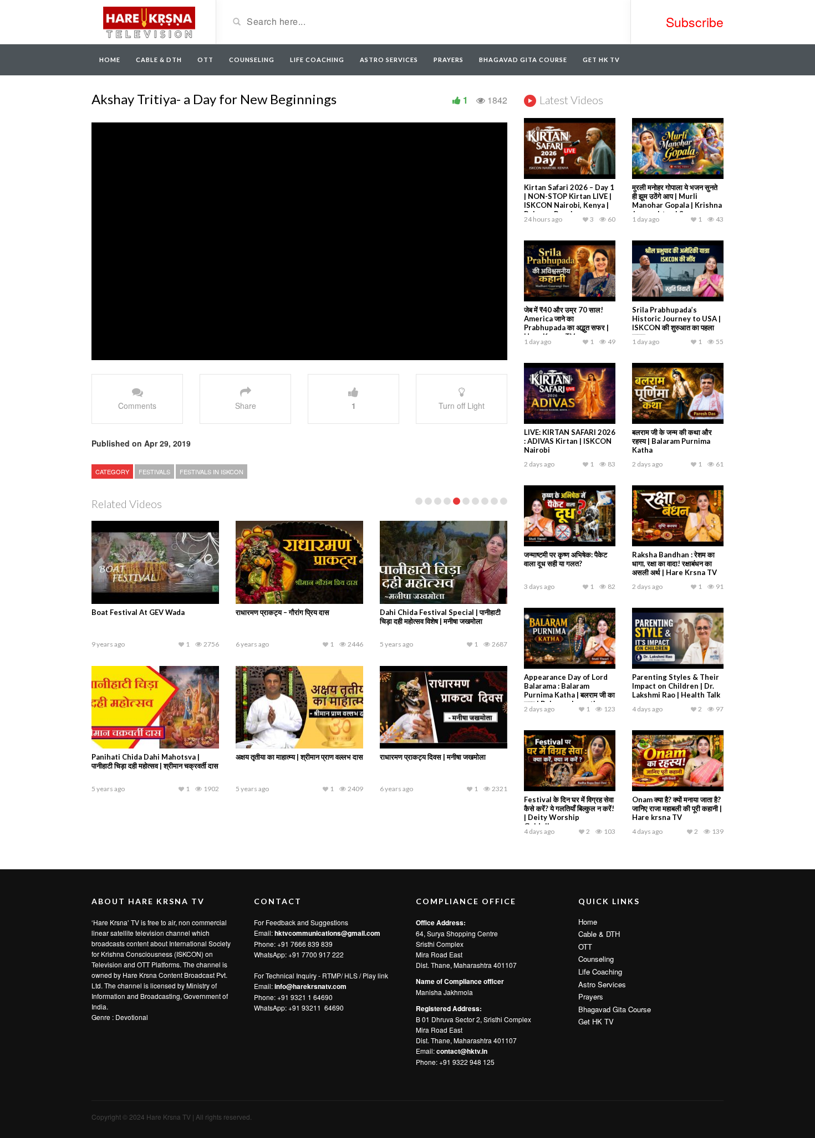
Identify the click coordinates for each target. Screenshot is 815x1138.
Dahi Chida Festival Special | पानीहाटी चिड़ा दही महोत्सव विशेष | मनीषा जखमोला (440, 617)
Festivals (154, 471)
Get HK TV (601, 59)
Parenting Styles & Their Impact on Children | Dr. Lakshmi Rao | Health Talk (676, 686)
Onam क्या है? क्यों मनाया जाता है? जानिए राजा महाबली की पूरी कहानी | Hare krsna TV (677, 808)
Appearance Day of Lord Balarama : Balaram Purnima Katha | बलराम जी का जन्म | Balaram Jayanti (569, 690)
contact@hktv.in (461, 1051)
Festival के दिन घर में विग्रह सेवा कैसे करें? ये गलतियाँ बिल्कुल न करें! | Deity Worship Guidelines (569, 813)
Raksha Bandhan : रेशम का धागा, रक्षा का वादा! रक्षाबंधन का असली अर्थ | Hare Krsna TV (674, 563)
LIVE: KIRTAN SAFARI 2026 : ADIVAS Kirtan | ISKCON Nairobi (569, 441)
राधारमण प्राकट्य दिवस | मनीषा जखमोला (433, 756)
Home (109, 59)
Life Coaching (317, 59)
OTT (205, 59)
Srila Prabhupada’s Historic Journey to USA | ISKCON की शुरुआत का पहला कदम (676, 323)
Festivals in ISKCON (211, 471)
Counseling (251, 59)
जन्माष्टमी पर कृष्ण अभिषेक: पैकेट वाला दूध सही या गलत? (565, 559)
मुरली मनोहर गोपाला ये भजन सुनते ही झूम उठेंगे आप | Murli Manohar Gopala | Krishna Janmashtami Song (677, 200)
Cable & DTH (159, 59)
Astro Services (389, 59)
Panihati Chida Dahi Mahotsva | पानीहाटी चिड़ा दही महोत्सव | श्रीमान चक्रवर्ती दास (154, 761)
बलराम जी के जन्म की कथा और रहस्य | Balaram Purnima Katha (672, 441)
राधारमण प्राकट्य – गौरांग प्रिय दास (282, 612)
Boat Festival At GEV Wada (138, 612)
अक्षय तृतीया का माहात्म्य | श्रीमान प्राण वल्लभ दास (299, 756)
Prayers (448, 59)
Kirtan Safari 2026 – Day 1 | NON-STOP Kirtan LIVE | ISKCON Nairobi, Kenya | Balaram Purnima (569, 200)
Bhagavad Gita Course (523, 59)
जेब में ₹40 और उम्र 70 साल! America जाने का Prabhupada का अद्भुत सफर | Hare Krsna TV (566, 323)
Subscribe (695, 22)
